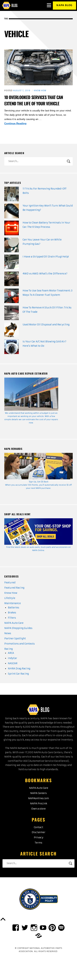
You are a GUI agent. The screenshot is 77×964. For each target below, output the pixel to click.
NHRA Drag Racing (19, 668)
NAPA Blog (64, 5)
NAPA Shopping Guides (18, 628)
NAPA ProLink (38, 803)
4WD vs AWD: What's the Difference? (45, 273)
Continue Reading (22, 124)
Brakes (12, 612)
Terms (38, 842)
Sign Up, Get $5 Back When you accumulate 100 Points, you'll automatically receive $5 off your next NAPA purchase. (38, 485)
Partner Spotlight (15, 638)
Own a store (38, 808)
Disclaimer (38, 832)
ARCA (11, 653)
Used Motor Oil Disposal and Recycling (46, 324)
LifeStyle (9, 598)
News (7, 633)
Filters (12, 617)
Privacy (38, 837)
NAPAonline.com (38, 798)
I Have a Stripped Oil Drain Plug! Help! (46, 256)
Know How (40, 90)
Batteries (13, 607)
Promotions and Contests (19, 643)
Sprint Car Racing (18, 673)
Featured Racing (14, 587)
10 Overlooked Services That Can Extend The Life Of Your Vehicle (33, 100)
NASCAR (12, 663)
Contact (38, 827)
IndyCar (12, 658)
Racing (8, 648)
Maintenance (12, 603)
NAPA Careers (38, 793)
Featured (9, 582)
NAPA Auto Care (13, 622)
